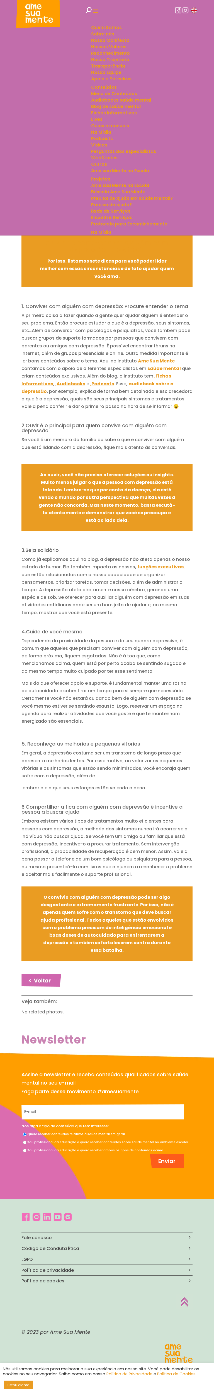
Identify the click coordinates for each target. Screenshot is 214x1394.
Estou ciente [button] (19, 1385)
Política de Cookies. (176, 1374)
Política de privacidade (47, 1270)
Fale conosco (36, 1237)
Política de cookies (42, 1281)
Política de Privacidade (129, 1374)
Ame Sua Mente (156, 361)
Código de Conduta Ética (50, 1248)
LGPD (27, 1259)
